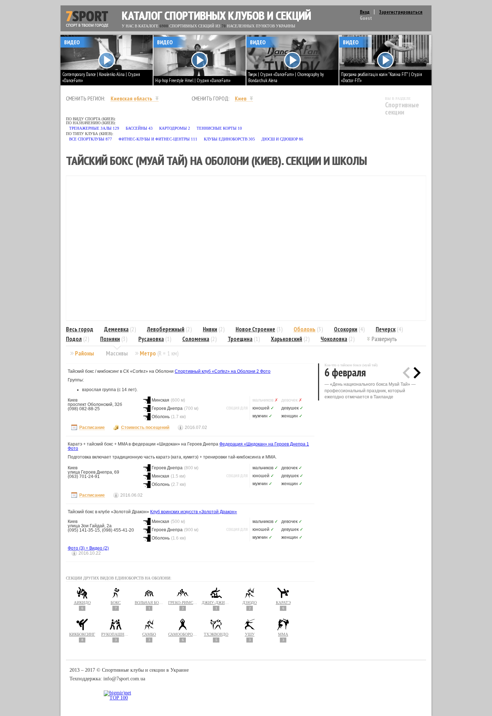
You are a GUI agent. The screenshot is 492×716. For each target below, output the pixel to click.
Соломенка (195, 339)
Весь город (79, 329)
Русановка (151, 339)
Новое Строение (255, 329)
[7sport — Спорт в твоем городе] (87, 19)
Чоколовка (334, 339)
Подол (74, 339)
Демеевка (116, 329)
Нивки (210, 329)
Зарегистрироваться (400, 12)
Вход (365, 12)
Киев (240, 98)
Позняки (110, 339)
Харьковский (286, 339)
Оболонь (305, 329)
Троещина (240, 339)
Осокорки (345, 329)
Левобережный (165, 329)
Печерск (385, 329)
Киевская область (131, 98)
